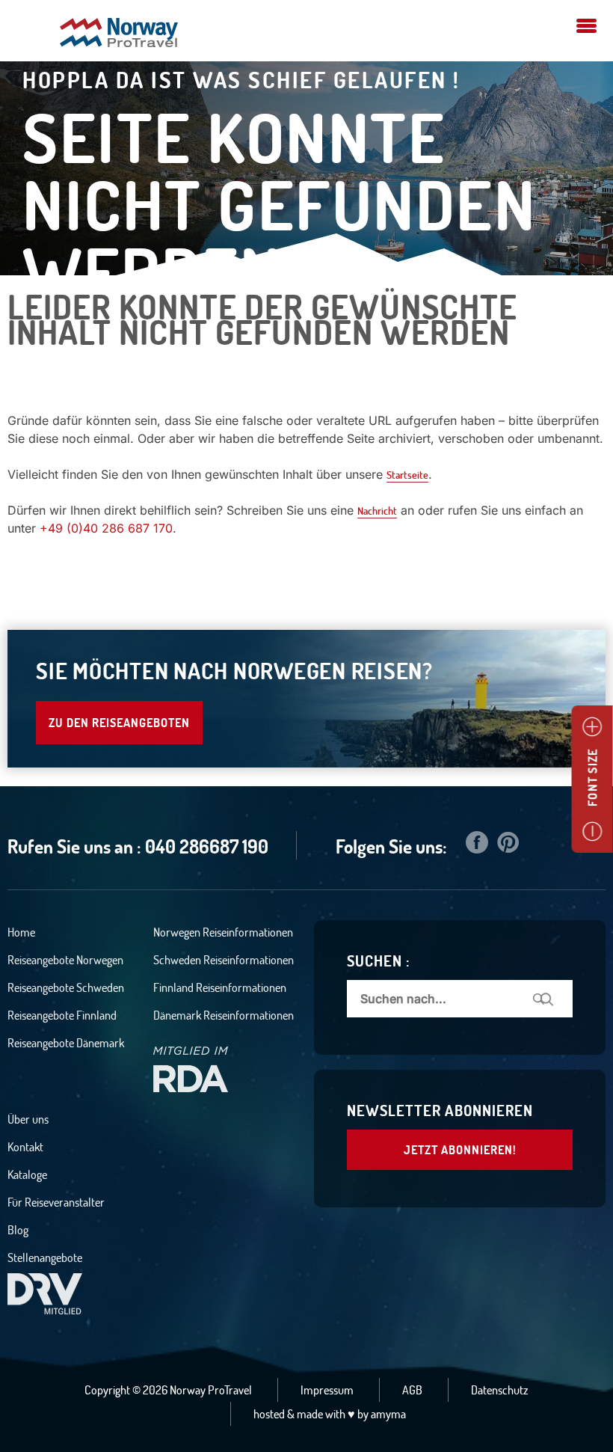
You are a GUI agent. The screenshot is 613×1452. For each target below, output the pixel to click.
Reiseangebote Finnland (62, 1015)
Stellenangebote (44, 1257)
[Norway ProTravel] (119, 34)
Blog (17, 1229)
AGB (412, 1389)
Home (21, 932)
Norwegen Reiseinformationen (223, 932)
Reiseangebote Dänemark (65, 1042)
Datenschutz (500, 1389)
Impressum (327, 1389)
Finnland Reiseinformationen (219, 987)
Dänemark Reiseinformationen (223, 1015)
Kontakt (25, 1146)
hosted (269, 1413)
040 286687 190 (206, 846)
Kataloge (27, 1174)
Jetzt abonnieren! (460, 1149)
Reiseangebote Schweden (65, 987)
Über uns (28, 1119)
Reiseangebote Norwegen (65, 959)
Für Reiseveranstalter (56, 1202)
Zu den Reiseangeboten (119, 722)
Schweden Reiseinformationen (223, 959)
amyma (388, 1413)
